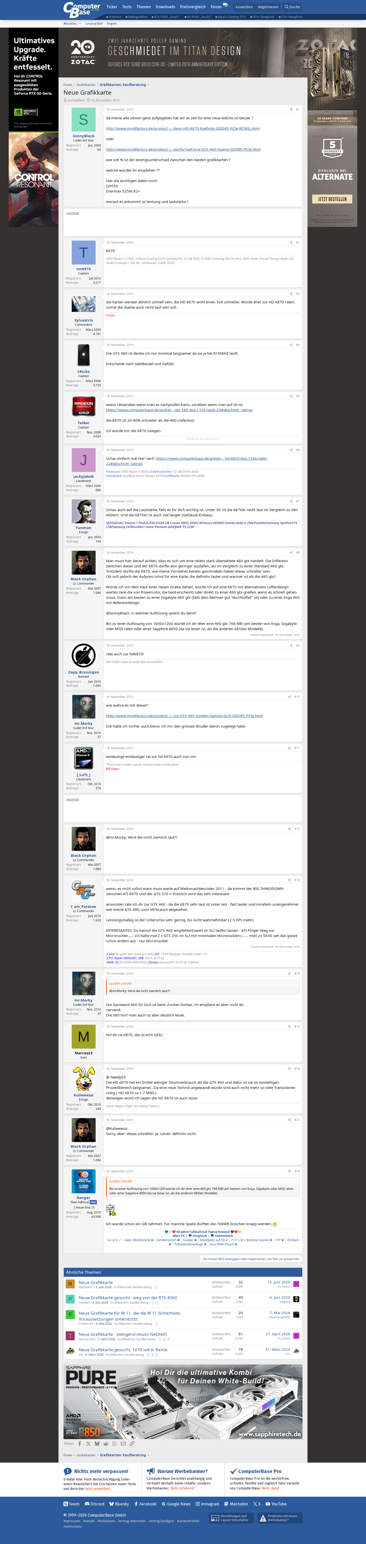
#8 (298, 552)
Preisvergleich (193, 6)
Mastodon (239, 1504)
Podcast (115, 17)
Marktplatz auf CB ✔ (214, 1240)
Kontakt (89, 1521)
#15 (297, 1026)
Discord (97, 1504)
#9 (298, 645)
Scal (186, 1240)
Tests (127, 6)
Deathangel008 (279, 1317)
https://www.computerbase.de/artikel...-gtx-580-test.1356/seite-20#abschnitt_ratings (179, 409)
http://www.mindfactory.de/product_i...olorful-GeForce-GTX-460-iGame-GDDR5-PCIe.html (183, 149)
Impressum (71, 1521)
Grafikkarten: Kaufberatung (133, 1287)
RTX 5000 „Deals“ (167, 17)
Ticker (111, 6)
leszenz (145, 1240)
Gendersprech (168, 1240)
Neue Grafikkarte (96, 1282)
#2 (298, 242)
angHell (285, 1302)
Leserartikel (94, 23)
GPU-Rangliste (263, 17)
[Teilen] (291, 110)
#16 (297, 1069)
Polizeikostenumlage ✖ (190, 1244)
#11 (297, 748)
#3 (298, 294)
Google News (178, 1504)
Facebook (147, 1504)
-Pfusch (229, 1244)
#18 (297, 1171)
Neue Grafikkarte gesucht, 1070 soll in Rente (123, 1349)
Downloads (165, 6)
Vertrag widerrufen (132, 1521)
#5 (298, 396)
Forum (216, 6)
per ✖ (193, 1240)
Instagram (210, 1504)
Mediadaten (106, 1521)
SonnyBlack (76, 100)
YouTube (279, 1504)
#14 (297, 973)
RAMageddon (137, 17)
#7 (298, 501)
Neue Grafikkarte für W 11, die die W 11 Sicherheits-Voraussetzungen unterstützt (130, 1316)
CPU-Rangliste (292, 17)
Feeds (74, 1504)
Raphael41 (86, 1287)
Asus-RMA (217, 1244)
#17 (297, 1120)
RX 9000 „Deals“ (199, 17)
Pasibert (84, 1302)
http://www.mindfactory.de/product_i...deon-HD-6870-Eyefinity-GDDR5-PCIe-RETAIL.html (183, 128)
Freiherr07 (86, 1324)
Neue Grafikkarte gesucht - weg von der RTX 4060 (128, 1297)
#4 (298, 345)
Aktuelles (70, 23)
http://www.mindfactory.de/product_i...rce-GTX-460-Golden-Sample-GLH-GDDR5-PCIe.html (184, 715)
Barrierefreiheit (188, 1521)
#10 (297, 697)
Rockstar (252, 1240)
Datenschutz (72, 1526)
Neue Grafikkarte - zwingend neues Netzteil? (123, 1334)
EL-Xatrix (284, 1286)
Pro (93, 1202)
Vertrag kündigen (161, 1521)
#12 (297, 829)
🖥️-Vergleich (197, 1236)
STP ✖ (279, 1240)
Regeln (112, 23)
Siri (81, 1354)
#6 (298, 450)
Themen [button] (143, 6)
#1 (298, 109)
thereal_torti (87, 1339)
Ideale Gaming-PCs (232, 17)
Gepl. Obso (132, 1240)
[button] (80, 23)
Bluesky (122, 1504)
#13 (297, 880)
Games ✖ (265, 1240)
